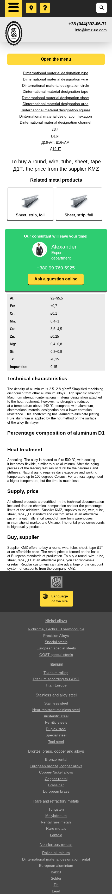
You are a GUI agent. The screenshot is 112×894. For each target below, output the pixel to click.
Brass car (56, 785)
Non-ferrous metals (56, 844)
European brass (56, 791)
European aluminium (56, 865)
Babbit (56, 872)
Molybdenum (56, 816)
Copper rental (56, 779)
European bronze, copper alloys (56, 766)
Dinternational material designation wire (55, 79)
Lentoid (56, 835)
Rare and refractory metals (56, 801)
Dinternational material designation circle (55, 85)
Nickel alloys (56, 621)
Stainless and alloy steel (56, 695)
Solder (56, 878)
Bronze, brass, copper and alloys (56, 751)
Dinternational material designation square (55, 110)
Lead (56, 891)
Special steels (56, 642)
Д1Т (55, 129)
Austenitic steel (56, 716)
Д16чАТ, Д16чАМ (55, 142)
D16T (55, 136)
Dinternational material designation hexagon (55, 116)
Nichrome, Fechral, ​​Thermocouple (56, 629)
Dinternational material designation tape (55, 91)
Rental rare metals (56, 822)
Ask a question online (55, 279)
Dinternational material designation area (56, 104)
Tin (56, 885)
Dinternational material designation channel (55, 122)
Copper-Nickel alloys (56, 772)
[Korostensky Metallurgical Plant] (13, 33)
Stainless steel (56, 703)
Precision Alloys (56, 635)
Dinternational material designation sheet (55, 98)
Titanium (56, 664)
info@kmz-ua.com (91, 30)
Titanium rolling (56, 673)
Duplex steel (56, 729)
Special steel (56, 735)
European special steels (56, 648)
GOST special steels (56, 655)
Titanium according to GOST (56, 679)
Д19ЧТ (55, 149)
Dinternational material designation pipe (55, 73)
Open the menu (56, 59)
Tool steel (56, 742)
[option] (30, 203)
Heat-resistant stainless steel (56, 710)
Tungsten (56, 809)
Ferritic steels (56, 722)
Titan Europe (56, 685)
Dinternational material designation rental (56, 859)
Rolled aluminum (56, 853)
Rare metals (56, 828)
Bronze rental (56, 759)
